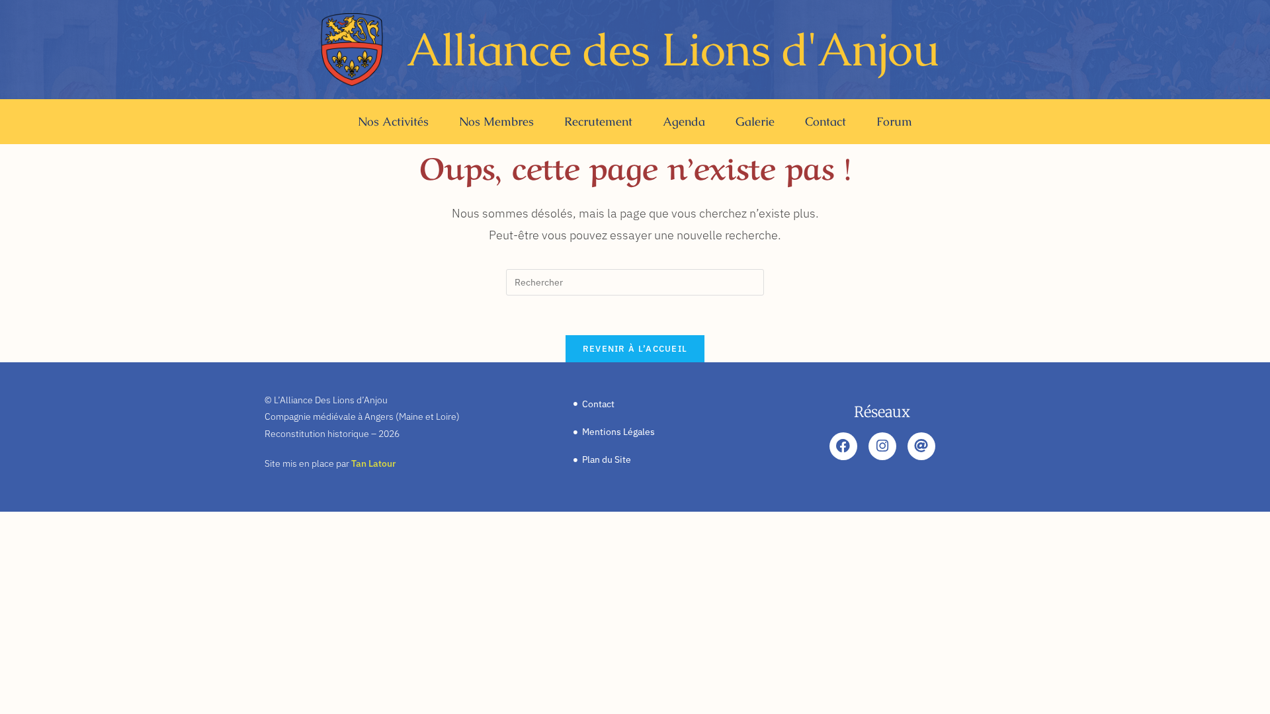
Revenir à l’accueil (635, 348)
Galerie (755, 121)
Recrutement (598, 121)
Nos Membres (496, 121)
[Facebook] (843, 446)
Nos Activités (393, 121)
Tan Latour (373, 463)
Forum (894, 121)
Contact (825, 121)
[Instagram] (882, 446)
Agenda (684, 121)
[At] (921, 446)
